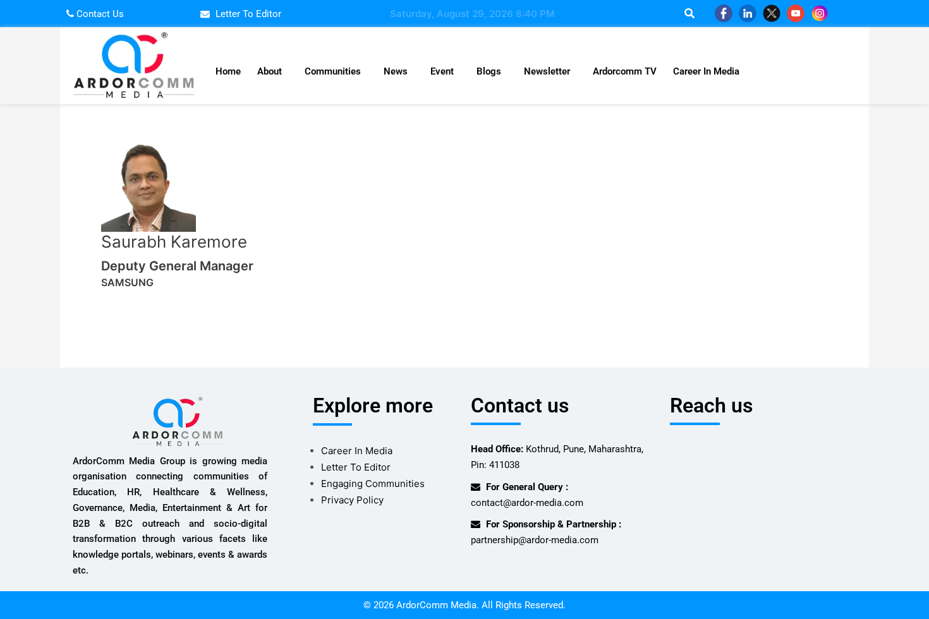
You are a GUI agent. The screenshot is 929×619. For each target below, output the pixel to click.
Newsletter (547, 71)
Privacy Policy (352, 500)
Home (228, 71)
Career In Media (706, 71)
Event (442, 71)
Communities (333, 71)
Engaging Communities (373, 484)
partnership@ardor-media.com (534, 540)
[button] (272, 72)
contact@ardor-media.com (527, 502)
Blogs (489, 71)
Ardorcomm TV (625, 71)
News (396, 71)
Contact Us (99, 14)
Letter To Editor (356, 467)
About (269, 71)
